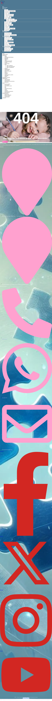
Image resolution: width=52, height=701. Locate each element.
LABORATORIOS (5, 78)
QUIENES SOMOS (5, 54)
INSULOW (6, 68)
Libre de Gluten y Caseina (8, 85)
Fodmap (6, 89)
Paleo (5, 87)
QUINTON (6, 73)
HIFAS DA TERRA (7, 63)
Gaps (5, 86)
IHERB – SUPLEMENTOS (10, 67)
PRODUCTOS (4, 55)
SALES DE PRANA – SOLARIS (9, 74)
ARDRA (6, 56)
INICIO (3, 53)
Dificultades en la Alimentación (9, 91)
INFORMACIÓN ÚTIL (5, 93)
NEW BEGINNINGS (7, 69)
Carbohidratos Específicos (8, 88)
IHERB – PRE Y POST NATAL (11, 66)
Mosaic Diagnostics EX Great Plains (9, 81)
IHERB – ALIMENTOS (10, 65)
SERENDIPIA (6, 75)
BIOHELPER (6, 58)
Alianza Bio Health (7, 80)
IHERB (5, 64)
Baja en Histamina (7, 92)
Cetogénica (6, 90)
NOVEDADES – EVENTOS (6, 77)
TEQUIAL (6, 76)
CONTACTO (4, 97)
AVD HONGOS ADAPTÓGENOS (9, 57)
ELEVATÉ (6, 62)
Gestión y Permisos (7, 79)
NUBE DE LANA (7, 70)
